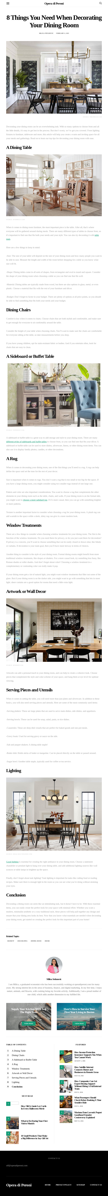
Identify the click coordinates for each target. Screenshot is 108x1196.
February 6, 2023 (62, 33)
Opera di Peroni (54, 3)
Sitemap (80, 1185)
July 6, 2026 (78, 1092)
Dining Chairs (18, 1055)
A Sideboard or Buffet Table (24, 1060)
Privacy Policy (63, 1185)
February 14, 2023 (88, 1017)
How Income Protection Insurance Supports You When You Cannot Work (88, 1055)
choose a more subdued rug (35, 500)
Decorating (22, 941)
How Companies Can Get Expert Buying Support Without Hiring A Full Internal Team (87, 1085)
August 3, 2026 (79, 1061)
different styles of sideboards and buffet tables (26, 441)
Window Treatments (21, 1069)
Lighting (15, 1082)
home (47, 941)
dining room (36, 941)
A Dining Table (19, 1051)
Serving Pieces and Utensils (24, 1077)
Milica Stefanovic (46, 33)
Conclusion (17, 1086)
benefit (11, 941)
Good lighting (12, 862)
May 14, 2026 (78, 1121)
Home (48, 1185)
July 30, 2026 (79, 1075)
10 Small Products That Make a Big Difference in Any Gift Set (34, 1137)
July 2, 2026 (78, 1106)
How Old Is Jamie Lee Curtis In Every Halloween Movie (33, 1107)
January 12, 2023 (37, 1017)
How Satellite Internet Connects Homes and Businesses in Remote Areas (86, 1069)
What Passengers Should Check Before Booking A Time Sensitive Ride (87, 1100)
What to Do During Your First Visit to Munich (34, 1122)
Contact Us (96, 1185)
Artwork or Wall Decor (22, 1073)
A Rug (15, 1064)
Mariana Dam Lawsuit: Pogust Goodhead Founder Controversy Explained (88, 1115)
